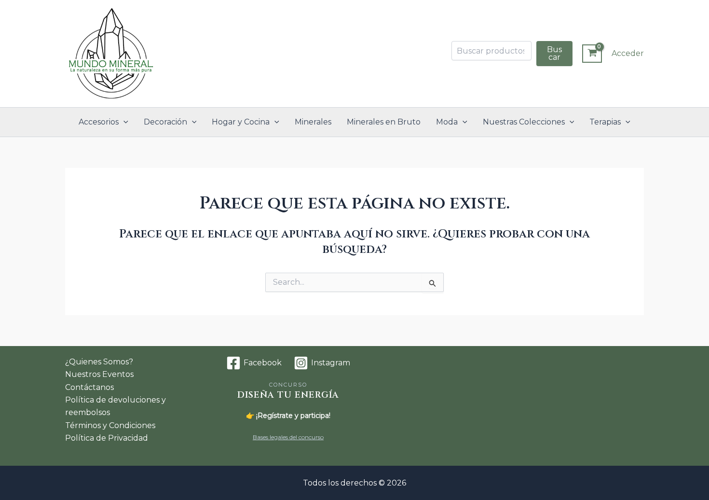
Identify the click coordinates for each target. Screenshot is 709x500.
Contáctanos (89, 387)
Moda (447, 121)
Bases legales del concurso (288, 437)
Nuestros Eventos (99, 374)
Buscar (554, 53)
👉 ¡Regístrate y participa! (288, 415)
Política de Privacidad (106, 438)
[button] (123, 122)
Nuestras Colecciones (524, 121)
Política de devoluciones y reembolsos (115, 406)
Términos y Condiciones (110, 425)
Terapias (605, 121)
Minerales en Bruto (384, 121)
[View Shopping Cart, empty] (592, 53)
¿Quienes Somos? (99, 361)
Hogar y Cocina (241, 121)
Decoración (165, 121)
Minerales (313, 121)
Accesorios (99, 121)
